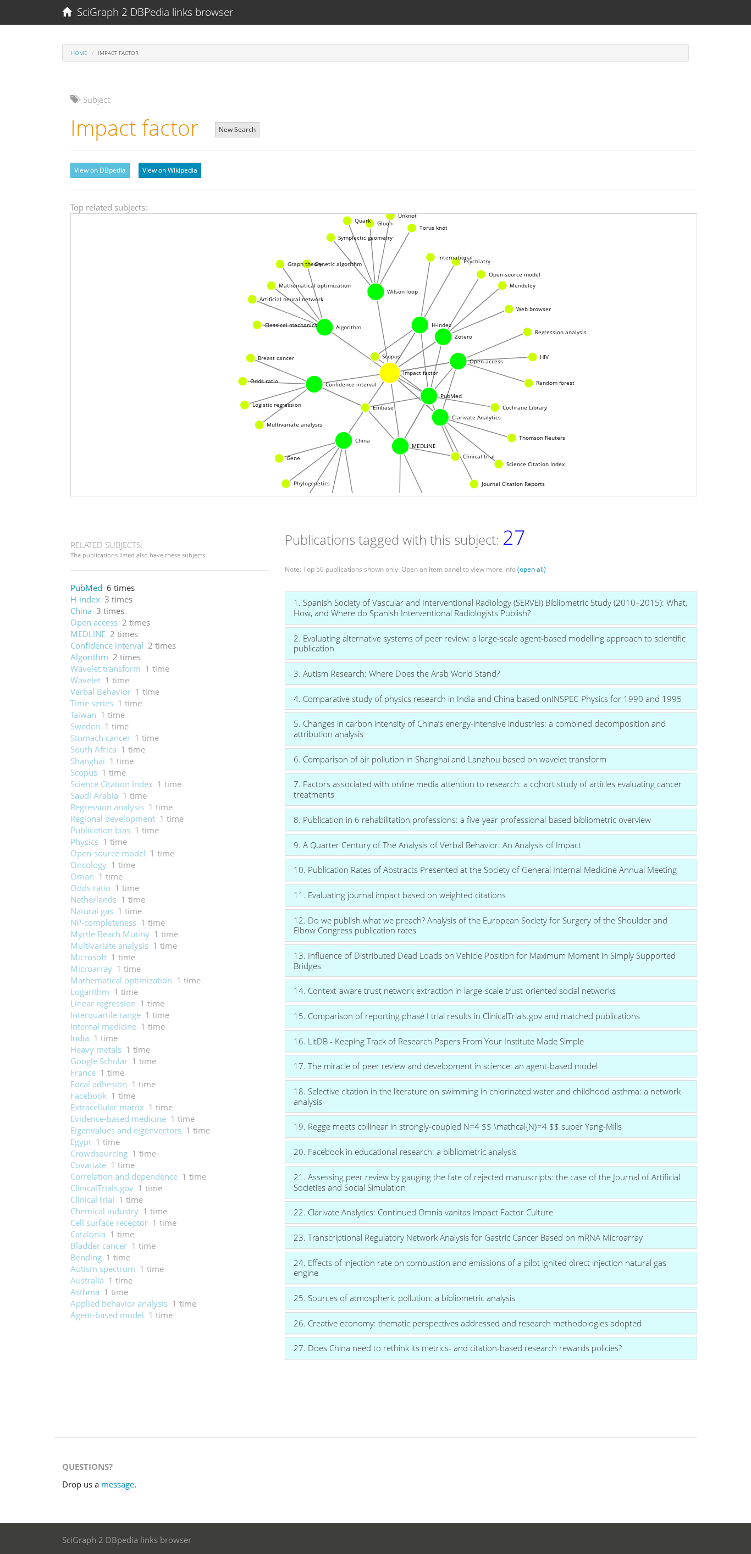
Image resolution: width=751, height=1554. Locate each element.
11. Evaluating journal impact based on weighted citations (400, 894)
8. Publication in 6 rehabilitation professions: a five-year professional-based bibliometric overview (472, 819)
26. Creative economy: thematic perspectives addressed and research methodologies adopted (468, 1323)
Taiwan (83, 714)
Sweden (85, 726)
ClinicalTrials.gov (102, 1187)
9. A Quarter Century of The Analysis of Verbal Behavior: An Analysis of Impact (437, 844)
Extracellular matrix (107, 1107)
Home (79, 53)
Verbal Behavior (100, 691)
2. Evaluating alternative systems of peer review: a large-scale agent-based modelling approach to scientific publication (490, 643)
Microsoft (88, 957)
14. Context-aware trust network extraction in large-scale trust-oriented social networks (455, 990)
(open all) (531, 569)
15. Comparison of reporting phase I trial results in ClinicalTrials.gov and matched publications (467, 1015)
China (81, 610)
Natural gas (91, 910)
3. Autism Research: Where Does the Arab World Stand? (397, 673)
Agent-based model (107, 1314)
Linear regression (103, 1003)
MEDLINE (88, 633)
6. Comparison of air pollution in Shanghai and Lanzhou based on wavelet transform (450, 759)
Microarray (91, 968)
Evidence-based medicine (118, 1118)
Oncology (88, 864)
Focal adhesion (98, 1084)
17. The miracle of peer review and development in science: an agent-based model (446, 1065)
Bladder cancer (98, 1245)
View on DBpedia (100, 170)
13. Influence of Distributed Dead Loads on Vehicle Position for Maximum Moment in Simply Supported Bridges (485, 960)
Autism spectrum (102, 1268)
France (83, 1072)
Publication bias (100, 830)
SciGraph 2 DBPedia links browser (152, 12)
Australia (87, 1280)
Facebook (88, 1095)
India (79, 1037)
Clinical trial (92, 1199)
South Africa (93, 749)
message (117, 1484)
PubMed (86, 587)
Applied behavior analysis (119, 1303)
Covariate (88, 1164)
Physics (84, 841)
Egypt (80, 1141)
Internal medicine (103, 1026)
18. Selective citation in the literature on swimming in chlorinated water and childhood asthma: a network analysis (487, 1096)
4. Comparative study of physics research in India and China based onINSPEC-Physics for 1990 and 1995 (488, 698)
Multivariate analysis (109, 945)
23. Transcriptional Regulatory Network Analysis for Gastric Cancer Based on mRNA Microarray (468, 1237)
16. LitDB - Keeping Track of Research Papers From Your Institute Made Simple (439, 1041)
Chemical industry (104, 1210)
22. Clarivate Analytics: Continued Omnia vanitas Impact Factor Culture (423, 1212)
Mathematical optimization (121, 980)
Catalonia (88, 1234)
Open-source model (108, 853)
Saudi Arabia (94, 795)
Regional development (112, 818)
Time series (91, 703)
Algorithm (89, 656)
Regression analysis (107, 806)
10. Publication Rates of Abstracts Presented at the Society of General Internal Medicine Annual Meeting (485, 869)
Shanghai (87, 760)
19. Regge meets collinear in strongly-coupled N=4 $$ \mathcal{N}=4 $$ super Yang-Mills (458, 1126)
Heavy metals (96, 1049)
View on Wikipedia (169, 170)
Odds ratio (90, 887)
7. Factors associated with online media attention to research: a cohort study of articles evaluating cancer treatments (488, 789)
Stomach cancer (100, 737)
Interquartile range (105, 1014)
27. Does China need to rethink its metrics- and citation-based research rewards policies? (458, 1347)
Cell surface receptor (109, 1222)
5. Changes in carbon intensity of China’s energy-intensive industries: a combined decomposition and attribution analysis (480, 728)
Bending (86, 1257)
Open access (94, 622)
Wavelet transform (105, 668)
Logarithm (89, 991)
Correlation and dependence (124, 1176)
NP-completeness (103, 922)
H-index (85, 599)
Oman (82, 876)
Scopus (83, 772)
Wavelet (85, 679)
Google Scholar (99, 1060)
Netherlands (93, 899)
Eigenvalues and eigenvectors (125, 1130)
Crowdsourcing (99, 1153)
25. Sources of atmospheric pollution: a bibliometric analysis (404, 1297)
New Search (237, 129)
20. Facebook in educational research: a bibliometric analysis (405, 1151)
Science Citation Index (111, 783)
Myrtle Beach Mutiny (110, 933)
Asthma (85, 1291)
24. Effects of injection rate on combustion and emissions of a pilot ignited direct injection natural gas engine (480, 1268)
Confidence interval (106, 645)
